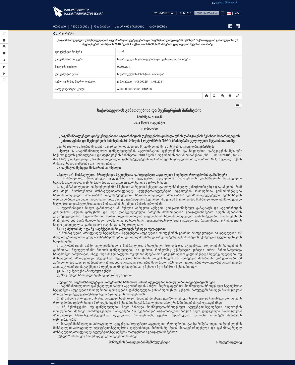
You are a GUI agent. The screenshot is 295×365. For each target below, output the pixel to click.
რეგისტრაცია (206, 13)
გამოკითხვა (158, 27)
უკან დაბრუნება (65, 33)
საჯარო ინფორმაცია (129, 27)
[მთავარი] (78, 11)
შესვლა (185, 13)
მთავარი (59, 27)
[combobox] (234, 13)
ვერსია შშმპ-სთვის (226, 2)
